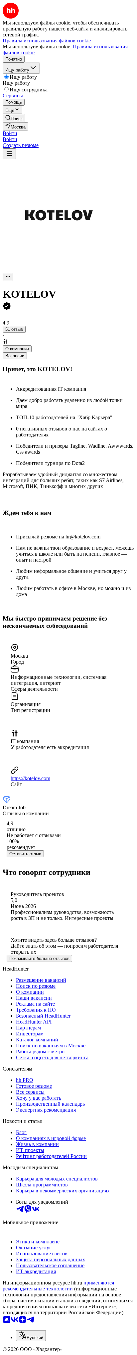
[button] (10, 133)
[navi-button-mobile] (9, 153)
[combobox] (31, 1335)
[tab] (17, 348)
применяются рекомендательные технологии (58, 1285)
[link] (14, 118)
